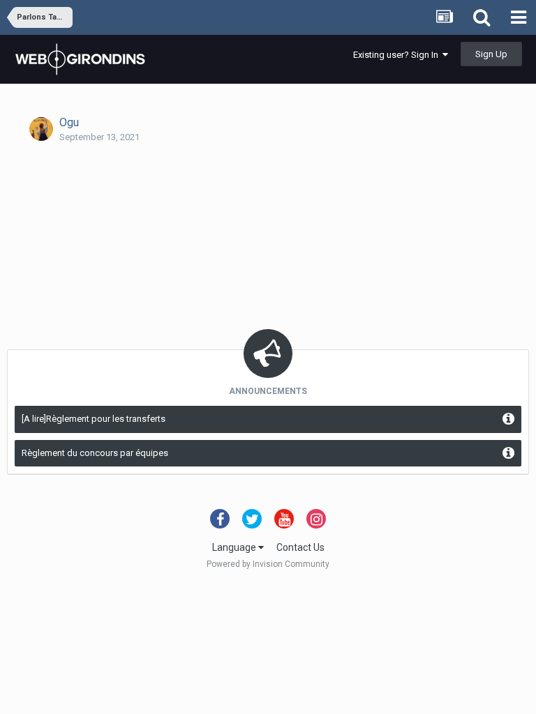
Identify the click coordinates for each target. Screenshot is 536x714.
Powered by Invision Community (268, 564)
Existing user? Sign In (397, 55)
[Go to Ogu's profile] (41, 129)
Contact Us (300, 547)
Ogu (69, 122)
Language (235, 547)
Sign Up (491, 54)
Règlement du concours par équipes (95, 453)
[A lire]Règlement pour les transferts (93, 418)
